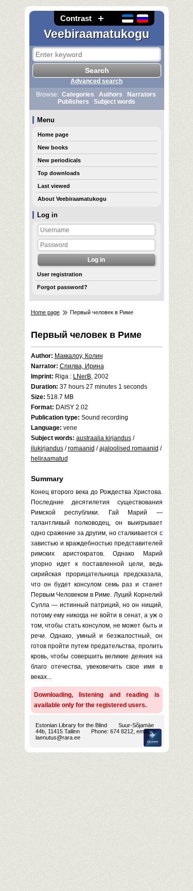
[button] (100, 18)
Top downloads (59, 173)
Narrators (141, 94)
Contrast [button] (76, 18)
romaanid (81, 448)
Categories (78, 94)
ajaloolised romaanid (129, 448)
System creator (153, 738)
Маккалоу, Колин (79, 355)
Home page (53, 134)
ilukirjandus (47, 448)
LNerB (82, 376)
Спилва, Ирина (82, 366)
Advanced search (96, 81)
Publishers (73, 101)
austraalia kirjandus (103, 438)
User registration (59, 274)
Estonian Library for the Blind (71, 725)
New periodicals (59, 160)
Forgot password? (62, 287)
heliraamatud (49, 458)
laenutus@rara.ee (58, 737)
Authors (110, 94)
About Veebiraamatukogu (72, 199)
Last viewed (54, 186)
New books (53, 147)
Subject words (114, 101)
